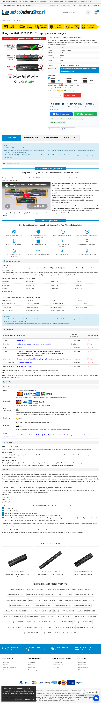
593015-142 (54, 285)
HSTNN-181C (6, 288)
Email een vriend (69, 129)
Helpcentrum (95, 5)
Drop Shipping (57, 667)
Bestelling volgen (83, 667)
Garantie (5, 665)
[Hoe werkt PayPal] (75, 682)
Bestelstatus (31, 665)
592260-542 (30, 285)
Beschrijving (12, 137)
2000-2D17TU (6, 300)
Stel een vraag (55, 129)
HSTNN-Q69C (54, 288)
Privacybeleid (7, 670)
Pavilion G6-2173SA (81, 307)
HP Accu (9, 20)
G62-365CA (78, 300)
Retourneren (32, 667)
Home (3, 20)
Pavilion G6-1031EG (32, 307)
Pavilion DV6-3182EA (32, 304)
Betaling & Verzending (50, 137)
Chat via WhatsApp (86, 114)
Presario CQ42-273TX (8, 310)
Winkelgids (31, 662)
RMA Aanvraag (32, 670)
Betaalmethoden (58, 665)
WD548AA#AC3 (7, 291)
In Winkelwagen (73, 95)
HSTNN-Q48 (30, 288)
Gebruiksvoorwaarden (9, 667)
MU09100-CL (79, 288)
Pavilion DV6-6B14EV (56, 304)
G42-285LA (53, 300)
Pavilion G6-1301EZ (56, 307)
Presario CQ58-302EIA (57, 310)
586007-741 (6, 285)
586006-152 (30, 282)
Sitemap (80, 670)
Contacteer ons (77, 5)
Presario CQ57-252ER (32, 310)
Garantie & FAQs (69, 137)
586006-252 (54, 282)
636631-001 (78, 285)
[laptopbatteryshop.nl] (23, 14)
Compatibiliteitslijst (31, 137)
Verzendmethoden (58, 662)
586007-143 (78, 282)
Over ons (87, 5)
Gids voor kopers (65, 5)
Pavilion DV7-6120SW (81, 304)
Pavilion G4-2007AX (8, 307)
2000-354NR (30, 300)
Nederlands (53, 5)
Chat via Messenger (63, 114)
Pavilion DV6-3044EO (8, 304)
